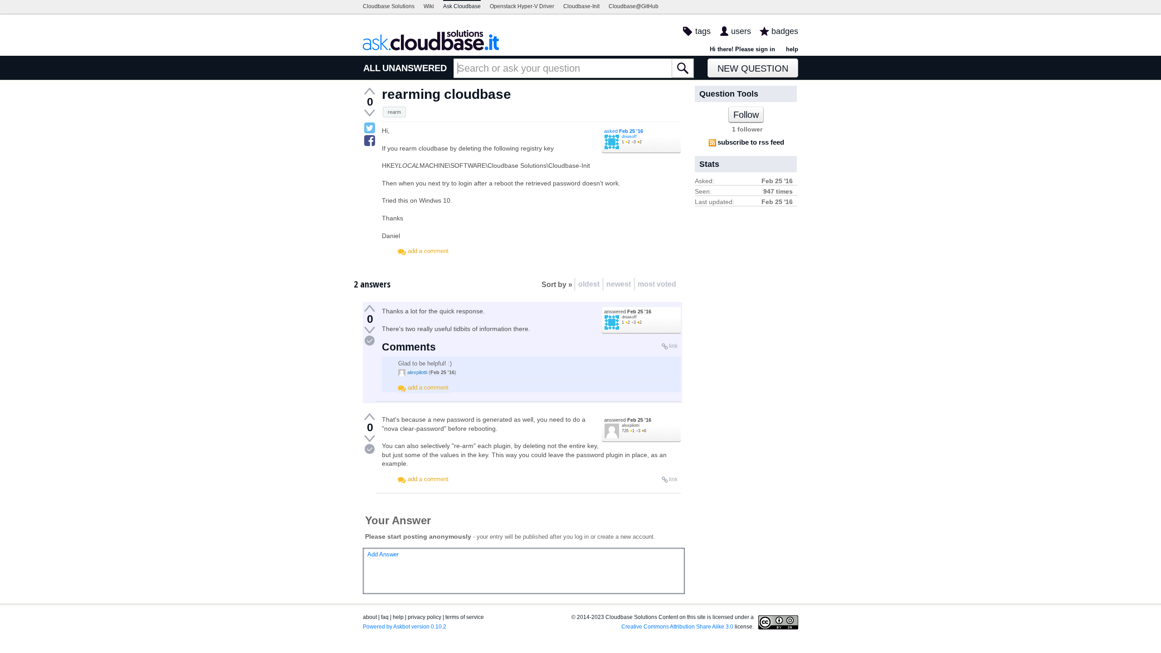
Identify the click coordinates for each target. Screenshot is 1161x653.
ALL (371, 68)
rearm (394, 112)
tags (703, 31)
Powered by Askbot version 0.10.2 (404, 627)
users (741, 31)
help (792, 49)
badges (784, 31)
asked (623, 131)
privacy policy (424, 617)
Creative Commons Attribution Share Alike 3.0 (677, 627)
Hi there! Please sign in (742, 49)
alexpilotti (417, 372)
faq (385, 617)
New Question (752, 68)
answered (627, 311)
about (370, 617)
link (673, 346)
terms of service (464, 617)
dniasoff (629, 136)
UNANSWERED (414, 68)
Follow (746, 115)
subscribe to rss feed (750, 142)
